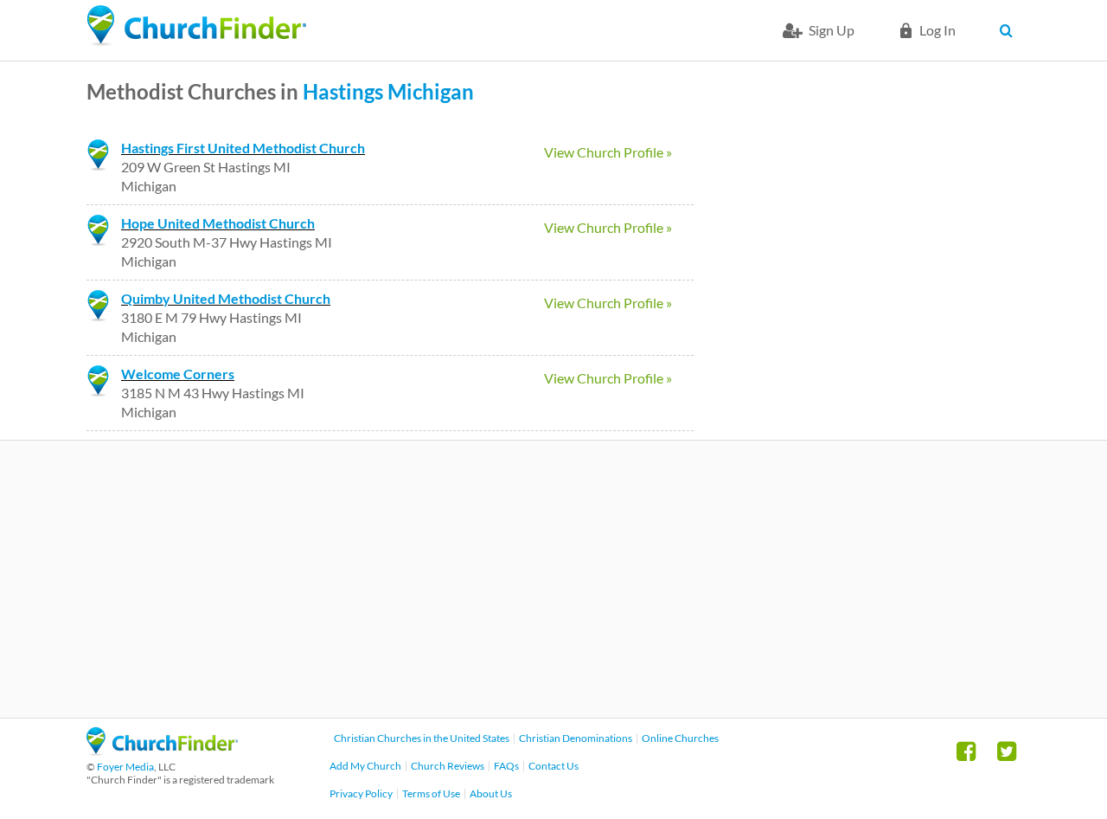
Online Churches (680, 738)
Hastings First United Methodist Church (243, 147)
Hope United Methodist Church (218, 223)
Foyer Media (125, 766)
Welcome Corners (177, 373)
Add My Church (365, 765)
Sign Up (831, 30)
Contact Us (553, 765)
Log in (937, 30)
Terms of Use (431, 793)
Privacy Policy (361, 793)
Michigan (430, 91)
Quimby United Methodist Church (225, 298)
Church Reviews (447, 765)
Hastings (343, 91)
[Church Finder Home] (162, 750)
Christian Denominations (575, 738)
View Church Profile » (608, 152)
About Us (491, 793)
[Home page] (196, 26)
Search (1010, 30)
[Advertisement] (553, 579)
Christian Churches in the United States (421, 738)
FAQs (506, 765)
